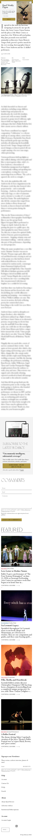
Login (22, 470)
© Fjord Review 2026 (26, 835)
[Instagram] (16, 826)
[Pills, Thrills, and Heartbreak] (16, 660)
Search (3, 791)
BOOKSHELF (5, 623)
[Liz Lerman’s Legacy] (16, 605)
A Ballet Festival (8, 734)
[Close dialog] (30, 3)
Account (4, 779)
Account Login (6, 820)
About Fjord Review (7, 802)
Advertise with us (7, 806)
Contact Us (5, 783)
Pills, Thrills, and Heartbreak (14, 680)
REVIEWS (4, 568)
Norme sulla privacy (25, 509)
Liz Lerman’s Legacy (10, 626)
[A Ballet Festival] (16, 714)
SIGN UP (9, 19)
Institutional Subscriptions (10, 810)
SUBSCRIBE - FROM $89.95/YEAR (16, 466)
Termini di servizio (5, 511)
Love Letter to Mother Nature (14, 571)
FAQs (3, 787)
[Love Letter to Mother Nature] (16, 551)
